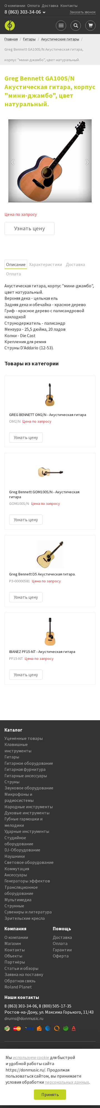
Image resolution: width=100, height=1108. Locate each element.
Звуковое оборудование (28, 788)
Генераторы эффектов (27, 881)
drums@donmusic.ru (23, 1018)
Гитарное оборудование (28, 763)
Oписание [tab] (16, 264)
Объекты (13, 956)
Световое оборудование (29, 862)
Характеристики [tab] (45, 264)
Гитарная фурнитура (25, 769)
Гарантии (62, 949)
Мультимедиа (17, 899)
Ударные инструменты (26, 831)
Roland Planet (18, 987)
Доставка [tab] (75, 264)
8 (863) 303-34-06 (22, 11)
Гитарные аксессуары (25, 775)
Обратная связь (20, 980)
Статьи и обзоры (21, 968)
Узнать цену (29, 228)
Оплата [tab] (13, 274)
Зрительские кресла (24, 918)
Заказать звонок (83, 12)
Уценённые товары (23, 738)
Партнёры (14, 962)
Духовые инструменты (26, 812)
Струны (11, 781)
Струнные (14, 905)
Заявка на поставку (23, 974)
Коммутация (16, 868)
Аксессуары (15, 874)
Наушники (14, 856)
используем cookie (31, 1057)
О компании (14, 5)
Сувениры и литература (28, 912)
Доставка (50, 5)
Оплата (33, 5)
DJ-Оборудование (22, 850)
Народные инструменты (28, 806)
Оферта (61, 956)
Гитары (11, 757)
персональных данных (67, 1082)
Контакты (69, 5)
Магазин (12, 943)
